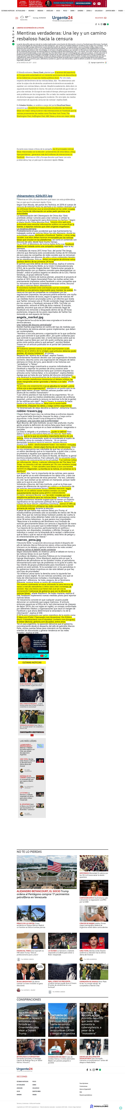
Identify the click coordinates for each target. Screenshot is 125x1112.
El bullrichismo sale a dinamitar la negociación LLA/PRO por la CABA (94, 900)
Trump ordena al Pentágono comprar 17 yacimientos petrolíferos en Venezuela (43, 894)
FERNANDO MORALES (29, 787)
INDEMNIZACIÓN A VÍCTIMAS (30, 1014)
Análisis (49, 10)
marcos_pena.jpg (29, 539)
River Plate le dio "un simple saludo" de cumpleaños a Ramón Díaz (93, 983)
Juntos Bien (110, 10)
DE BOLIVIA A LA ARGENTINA (28, 1056)
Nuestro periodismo (86, 1095)
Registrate (99, 18)
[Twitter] (13, 31)
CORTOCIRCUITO (86, 898)
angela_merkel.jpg (30, 317)
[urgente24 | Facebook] (96, 24)
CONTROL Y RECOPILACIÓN (90, 1014)
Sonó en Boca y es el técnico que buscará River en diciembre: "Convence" (27, 807)
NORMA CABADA (29, 959)
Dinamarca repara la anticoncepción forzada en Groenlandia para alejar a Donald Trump (30, 1026)
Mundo (31, 10)
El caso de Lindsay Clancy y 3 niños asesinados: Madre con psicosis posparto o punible (61, 1060)
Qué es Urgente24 (85, 1089)
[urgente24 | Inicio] (106, 1098)
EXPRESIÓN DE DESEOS (89, 981)
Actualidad (21, 10)
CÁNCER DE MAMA (87, 923)
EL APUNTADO (25, 804)
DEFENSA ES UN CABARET (25, 777)
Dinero (81, 10)
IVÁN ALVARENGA (28, 770)
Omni (72, 10)
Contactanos (83, 1086)
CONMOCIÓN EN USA (56, 1057)
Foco (65, 10)
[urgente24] (24, 1071)
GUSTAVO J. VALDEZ (29, 990)
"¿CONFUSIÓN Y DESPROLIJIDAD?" (26, 745)
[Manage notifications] (120, 1108)
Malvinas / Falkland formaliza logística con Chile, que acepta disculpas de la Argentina (27, 751)
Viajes (120, 10)
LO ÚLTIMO (24, 793)
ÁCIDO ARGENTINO (24, 981)
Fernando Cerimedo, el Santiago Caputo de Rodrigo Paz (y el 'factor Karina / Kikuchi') (29, 1060)
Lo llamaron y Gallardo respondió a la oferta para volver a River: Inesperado (26, 796)
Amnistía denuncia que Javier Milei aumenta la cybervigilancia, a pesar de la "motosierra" (92, 1026)
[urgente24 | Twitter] (99, 24)
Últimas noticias (8, 10)
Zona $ (89, 10)
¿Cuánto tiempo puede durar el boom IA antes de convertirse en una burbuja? (62, 985)
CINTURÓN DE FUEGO (58, 1016)
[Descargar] (13, 41)
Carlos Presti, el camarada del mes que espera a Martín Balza (27, 780)
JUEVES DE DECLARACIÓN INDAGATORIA (90, 1057)
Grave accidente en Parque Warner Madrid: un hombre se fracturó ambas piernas (31, 925)
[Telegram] (13, 38)
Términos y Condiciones (22, 1103)
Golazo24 (99, 10)
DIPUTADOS (84, 873)
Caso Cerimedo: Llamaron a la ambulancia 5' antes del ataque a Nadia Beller (94, 1060)
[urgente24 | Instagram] (101, 24)
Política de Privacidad (35, 1103)
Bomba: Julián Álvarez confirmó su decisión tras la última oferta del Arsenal (27, 762)
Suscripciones (84, 1083)
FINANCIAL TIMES (24, 950)
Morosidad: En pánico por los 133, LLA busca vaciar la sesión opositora (94, 875)
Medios (41, 10)
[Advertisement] (47, 131)
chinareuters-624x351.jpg (34, 195)
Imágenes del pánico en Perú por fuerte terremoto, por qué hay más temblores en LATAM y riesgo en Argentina (62, 1026)
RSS (81, 1092)
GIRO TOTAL (24, 759)
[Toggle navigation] (17, 18)
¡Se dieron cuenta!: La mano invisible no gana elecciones (30, 983)
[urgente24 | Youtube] (104, 24)
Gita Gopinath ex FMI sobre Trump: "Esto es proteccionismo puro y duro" (30, 952)
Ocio (58, 10)
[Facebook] (13, 28)
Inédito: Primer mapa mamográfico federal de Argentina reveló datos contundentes (94, 925)
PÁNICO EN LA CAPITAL (26, 923)
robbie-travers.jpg (29, 411)
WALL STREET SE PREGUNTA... (59, 981)
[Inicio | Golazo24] (108, 24)
